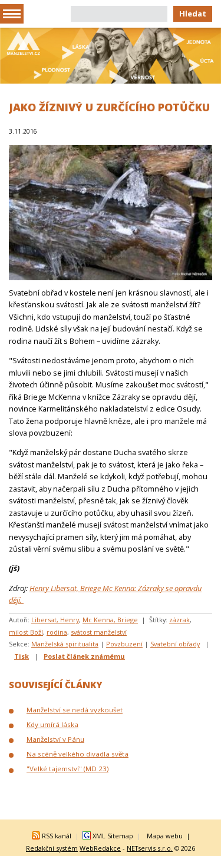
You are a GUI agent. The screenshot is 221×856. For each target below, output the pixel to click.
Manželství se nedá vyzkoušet (75, 709)
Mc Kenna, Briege (110, 619)
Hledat (192, 13)
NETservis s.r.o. (150, 848)
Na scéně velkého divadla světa (77, 753)
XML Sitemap (113, 835)
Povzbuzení (124, 643)
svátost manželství (99, 632)
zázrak (179, 619)
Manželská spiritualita (64, 643)
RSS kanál (56, 835)
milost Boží (26, 632)
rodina (57, 632)
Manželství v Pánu (55, 739)
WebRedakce (100, 848)
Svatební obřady (175, 643)
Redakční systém (52, 848)
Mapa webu (165, 835)
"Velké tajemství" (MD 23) (67, 768)
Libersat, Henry (55, 619)
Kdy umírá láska (52, 724)
